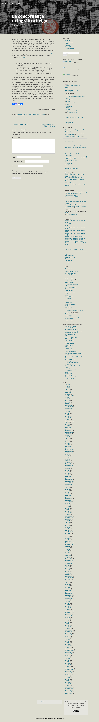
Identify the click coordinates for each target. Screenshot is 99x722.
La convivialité (48, 54)
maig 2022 (67, 424)
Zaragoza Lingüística (70, 378)
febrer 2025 (68, 392)
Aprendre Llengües (69, 328)
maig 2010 (67, 622)
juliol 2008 (67, 657)
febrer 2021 (68, 446)
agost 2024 (67, 399)
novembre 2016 (69, 517)
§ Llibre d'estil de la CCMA (71, 271)
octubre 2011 (68, 597)
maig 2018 (67, 490)
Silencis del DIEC (69, 320)
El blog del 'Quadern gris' (71, 160)
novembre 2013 (69, 560)
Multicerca (67, 88)
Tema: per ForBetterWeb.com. (56, 718)
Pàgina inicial (68, 40)
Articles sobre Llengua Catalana (72, 284)
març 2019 (67, 475)
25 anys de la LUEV (69, 141)
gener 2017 (67, 514)
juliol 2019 (67, 470)
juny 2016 (67, 524)
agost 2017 (67, 503)
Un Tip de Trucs (68, 370)
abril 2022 (67, 426)
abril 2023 (67, 414)
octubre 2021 (68, 433)
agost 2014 (67, 546)
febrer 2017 (68, 513)
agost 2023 (67, 410)
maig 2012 (67, 585)
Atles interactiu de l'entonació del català (75, 146)
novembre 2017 (69, 500)
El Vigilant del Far (69, 297)
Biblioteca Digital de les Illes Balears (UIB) (75, 157)
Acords (67, 104)
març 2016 (67, 528)
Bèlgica (13, 115)
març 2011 (67, 606)
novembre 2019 (69, 465)
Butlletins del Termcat (70, 176)
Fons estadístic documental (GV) (73, 193)
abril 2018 (67, 492)
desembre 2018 (69, 479)
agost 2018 (67, 486)
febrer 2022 (68, 427)
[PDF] (66, 212)
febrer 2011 (68, 608)
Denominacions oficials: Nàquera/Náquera (48, 125)
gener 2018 (67, 497)
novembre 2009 (69, 631)
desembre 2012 (69, 576)
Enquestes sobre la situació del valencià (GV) (76, 192)
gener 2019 (67, 478)
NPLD (66, 254)
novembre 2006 (69, 688)
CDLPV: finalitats (69, 42)
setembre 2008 (68, 654)
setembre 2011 (68, 598)
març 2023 (67, 416)
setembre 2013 (68, 563)
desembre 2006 (69, 687)
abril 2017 (67, 509)
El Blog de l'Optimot (70, 304)
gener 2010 (67, 628)
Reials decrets (69, 100)
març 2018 (67, 494)
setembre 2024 (68, 397)
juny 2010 (67, 620)
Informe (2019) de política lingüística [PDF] (75, 241)
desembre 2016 (69, 516)
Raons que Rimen (69, 318)
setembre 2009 (68, 635)
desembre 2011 (69, 593)
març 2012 (67, 589)
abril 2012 (67, 587)
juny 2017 (67, 506)
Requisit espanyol (69, 255)
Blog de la (73, 177)
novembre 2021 (69, 432)
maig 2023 (67, 413)
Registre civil (69, 123)
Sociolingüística (16, 25)
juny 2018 (67, 489)
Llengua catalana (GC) (70, 195)
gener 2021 (67, 448)
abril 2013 (67, 570)
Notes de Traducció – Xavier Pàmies (73, 356)
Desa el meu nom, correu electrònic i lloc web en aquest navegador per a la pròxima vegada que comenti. (30, 172)
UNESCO (67, 372)
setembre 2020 (68, 452)
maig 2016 (67, 525)
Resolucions (69, 106)
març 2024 (67, 402)
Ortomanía (67, 358)
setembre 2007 (68, 673)
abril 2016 (67, 527)
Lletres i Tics (68, 309)
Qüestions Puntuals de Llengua (72, 317)
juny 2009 (67, 639)
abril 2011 (67, 605)
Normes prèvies (70, 95)
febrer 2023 (68, 418)
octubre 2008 (68, 652)
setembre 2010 (68, 616)
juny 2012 (67, 584)
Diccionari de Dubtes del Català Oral (74, 149)
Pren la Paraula (68, 315)
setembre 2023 (68, 408)
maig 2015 (67, 536)
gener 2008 (67, 666)
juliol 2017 (67, 505)
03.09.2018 (22, 57)
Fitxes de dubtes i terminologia (72, 85)
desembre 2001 (69, 693)
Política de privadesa (70, 48)
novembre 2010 (69, 612)
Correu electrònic (18, 161)
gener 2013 (67, 574)
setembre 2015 (68, 535)
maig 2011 (67, 603)
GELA (66, 347)
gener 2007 (67, 685)
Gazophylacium (68, 307)
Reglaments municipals (71, 111)
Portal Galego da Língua (71, 361)
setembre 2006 (68, 692)
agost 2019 (67, 468)
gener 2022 (67, 429)
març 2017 (67, 511)
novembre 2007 (69, 669)
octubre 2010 (68, 614)
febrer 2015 (68, 541)
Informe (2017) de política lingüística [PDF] (75, 238)
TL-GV (66, 259)
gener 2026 (67, 386)
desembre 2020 (69, 449)
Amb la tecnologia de (41, 718)
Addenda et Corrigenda (70, 326)
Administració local (72, 112)
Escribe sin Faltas (69, 345)
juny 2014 (67, 549)
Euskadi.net (68, 165)
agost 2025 (67, 388)
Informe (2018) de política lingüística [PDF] (75, 239)
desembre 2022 (69, 421)
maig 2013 (67, 568)
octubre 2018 (68, 483)
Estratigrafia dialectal (70, 162)
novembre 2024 (69, 395)
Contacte (67, 43)
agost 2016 (67, 521)
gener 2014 (67, 557)
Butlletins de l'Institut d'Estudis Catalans (74, 174)
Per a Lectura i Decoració (71, 313)
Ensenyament (23, 24)
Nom (14, 157)
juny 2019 (67, 471)
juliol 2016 (67, 522)
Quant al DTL (68, 47)
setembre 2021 (68, 435)
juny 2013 (67, 566)
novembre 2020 (69, 451)
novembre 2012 (69, 578)
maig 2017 (67, 508)
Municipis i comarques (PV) (71, 90)
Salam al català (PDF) (70, 257)
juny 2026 (67, 384)
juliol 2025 (67, 389)
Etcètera (67, 295)
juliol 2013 (67, 565)
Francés (35, 24)
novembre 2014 (69, 544)
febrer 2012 (68, 590)
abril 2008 (67, 661)
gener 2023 (67, 419)
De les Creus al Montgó (70, 287)
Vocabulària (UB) (69, 373)
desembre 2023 (69, 405)
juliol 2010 (67, 619)
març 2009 (67, 644)
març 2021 (67, 445)
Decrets (68, 101)
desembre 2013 (69, 559)
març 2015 (67, 540)
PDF (71, 209)
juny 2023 (67, 411)
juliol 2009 (67, 638)
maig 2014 (67, 551)
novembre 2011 (69, 595)
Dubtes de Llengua (69, 290)
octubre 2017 (68, 502)
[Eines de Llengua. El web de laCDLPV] (66, 83)
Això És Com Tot (69, 281)
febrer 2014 (68, 555)
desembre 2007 (69, 668)
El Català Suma (68, 342)
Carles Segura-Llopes (70, 334)
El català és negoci (69, 163)
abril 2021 (67, 443)
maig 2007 (67, 679)
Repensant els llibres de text (20, 124)
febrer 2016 (68, 530)
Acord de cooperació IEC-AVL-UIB (73, 136)
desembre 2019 (69, 464)
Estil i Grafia (68, 298)
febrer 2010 (68, 627)
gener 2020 (67, 462)
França (17, 115)
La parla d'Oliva (69, 348)
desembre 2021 (69, 430)
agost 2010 (67, 617)
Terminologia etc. (69, 364)
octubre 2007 (68, 671)
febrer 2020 (68, 460)
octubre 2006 (68, 690)
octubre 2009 (68, 633)
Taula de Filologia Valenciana (72, 362)
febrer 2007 (68, 684)
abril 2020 (67, 459)
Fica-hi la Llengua (69, 306)
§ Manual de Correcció (70, 273)
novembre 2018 (69, 481)
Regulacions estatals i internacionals (76, 96)
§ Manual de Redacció (70, 275)
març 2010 (67, 625)
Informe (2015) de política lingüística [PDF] (75, 236)
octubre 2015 (68, 533)
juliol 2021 (67, 438)
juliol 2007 (67, 676)
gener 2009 (67, 647)
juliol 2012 (67, 582)
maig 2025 (67, 391)
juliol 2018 (67, 487)
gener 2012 (67, 592)
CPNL (66, 285)
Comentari (16, 138)
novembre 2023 (69, 407)
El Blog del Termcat (69, 340)
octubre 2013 (68, 562)
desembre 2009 (69, 630)
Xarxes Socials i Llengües (71, 377)
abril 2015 (67, 538)
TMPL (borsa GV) (69, 260)
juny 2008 (67, 658)
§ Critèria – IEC (68, 268)
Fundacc (67, 166)
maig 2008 (67, 660)
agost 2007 (67, 674)
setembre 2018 (68, 484)
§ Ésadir (67, 270)
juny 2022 (67, 422)
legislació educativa (73, 214)
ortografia (22, 115)
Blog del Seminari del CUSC (71, 332)
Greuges (67, 87)
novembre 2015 (69, 532)
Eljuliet (66, 293)
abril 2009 (67, 642)
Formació (29, 24)
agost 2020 (67, 454)
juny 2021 (67, 440)
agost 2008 (67, 655)
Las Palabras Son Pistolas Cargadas (73, 353)
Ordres (67, 107)
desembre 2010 (69, 611)
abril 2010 (67, 623)
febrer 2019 (68, 476)
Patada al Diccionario (70, 359)
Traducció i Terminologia (71, 369)
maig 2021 (67, 441)
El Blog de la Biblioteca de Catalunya (74, 339)
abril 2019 (67, 473)
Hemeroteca (68, 45)
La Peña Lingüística (69, 350)
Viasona (67, 262)
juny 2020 (67, 457)
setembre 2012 (68, 581)
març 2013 (67, 571)
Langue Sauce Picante (70, 351)
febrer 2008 (68, 665)
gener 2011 (67, 609)
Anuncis (68, 109)
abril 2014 (67, 552)
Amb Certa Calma (69, 282)
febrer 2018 (68, 495)
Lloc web (15, 166)
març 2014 (67, 554)
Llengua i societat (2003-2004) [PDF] (74, 249)
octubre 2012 (68, 579)
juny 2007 (67, 677)
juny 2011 (67, 601)
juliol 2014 (67, 547)
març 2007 (67, 682)
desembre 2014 (69, 543)
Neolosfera (68, 354)
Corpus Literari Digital (70, 158)
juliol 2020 (67, 456)
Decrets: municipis (71, 103)
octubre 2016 (68, 519)
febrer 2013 (68, 573)
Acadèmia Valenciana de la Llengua (74, 117)
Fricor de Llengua (69, 302)
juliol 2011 (67, 600)
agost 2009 (67, 636)
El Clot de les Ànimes (70, 292)
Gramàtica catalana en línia (71, 168)
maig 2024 (67, 400)
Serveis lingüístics (69, 92)
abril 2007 (67, 680)
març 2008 (67, 663)
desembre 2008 (69, 649)
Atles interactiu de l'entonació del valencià (75, 147)
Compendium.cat (69, 155)
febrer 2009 (68, 646)
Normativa (40, 24)
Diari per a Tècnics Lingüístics (12, 3)
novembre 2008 (69, 650)
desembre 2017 (69, 498)
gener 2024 (67, 403)
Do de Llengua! (68, 289)
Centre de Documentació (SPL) (72, 154)
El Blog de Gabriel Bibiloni (71, 337)
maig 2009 (67, 641)
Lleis (67, 98)
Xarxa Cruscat (68, 375)
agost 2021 (67, 437)
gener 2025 (67, 394)
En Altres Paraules (69, 343)
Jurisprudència (69, 122)
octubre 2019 (68, 467)
